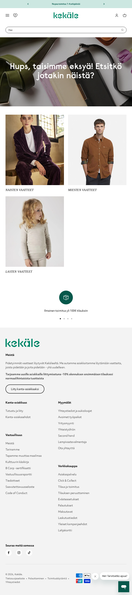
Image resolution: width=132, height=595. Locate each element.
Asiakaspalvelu (67, 474)
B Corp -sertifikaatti (18, 468)
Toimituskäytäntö (57, 578)
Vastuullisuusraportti (19, 474)
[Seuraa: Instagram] (19, 553)
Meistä (10, 443)
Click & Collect (67, 480)
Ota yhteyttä (66, 448)
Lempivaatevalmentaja (72, 442)
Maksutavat (65, 511)
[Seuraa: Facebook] (9, 553)
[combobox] (64, 30)
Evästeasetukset (68, 499)
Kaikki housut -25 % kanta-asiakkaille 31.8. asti (66, 4)
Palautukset (65, 505)
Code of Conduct (16, 493)
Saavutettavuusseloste (20, 486)
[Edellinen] (28, 4)
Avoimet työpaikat (70, 417)
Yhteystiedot (13, 582)
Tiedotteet (13, 480)
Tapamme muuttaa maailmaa (24, 455)
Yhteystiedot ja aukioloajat (75, 410)
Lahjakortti (65, 530)
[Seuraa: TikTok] (29, 553)
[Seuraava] (104, 4)
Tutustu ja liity (14, 410)
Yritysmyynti (66, 423)
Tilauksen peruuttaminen (74, 493)
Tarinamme (13, 449)
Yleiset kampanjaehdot (72, 524)
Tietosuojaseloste (15, 578)
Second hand (66, 435)
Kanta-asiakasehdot (18, 417)
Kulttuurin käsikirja (17, 462)
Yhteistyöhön (66, 429)
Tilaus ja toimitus (68, 486)
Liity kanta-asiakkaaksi (25, 389)
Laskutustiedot (67, 518)
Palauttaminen (36, 578)
